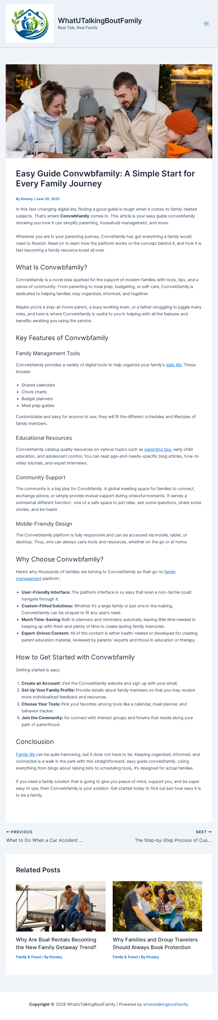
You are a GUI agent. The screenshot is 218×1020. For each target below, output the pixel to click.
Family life (25, 754)
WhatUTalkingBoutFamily (100, 20)
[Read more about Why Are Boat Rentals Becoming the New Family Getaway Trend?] (60, 905)
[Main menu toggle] (206, 24)
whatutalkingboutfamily (165, 1004)
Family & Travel (28, 957)
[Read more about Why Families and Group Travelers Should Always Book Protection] (157, 905)
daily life (173, 364)
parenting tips (157, 449)
